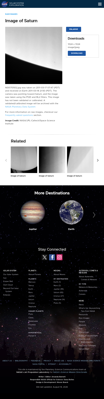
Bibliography (21, 361)
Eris (30, 328)
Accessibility (65, 364)
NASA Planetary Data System (20, 107)
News (81, 305)
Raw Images (11, 14)
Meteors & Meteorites (88, 287)
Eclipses (6, 295)
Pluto (30, 314)
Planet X (32, 336)
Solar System (9, 271)
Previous (6, 160)
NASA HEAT (84, 349)
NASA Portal (38, 364)
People (82, 322)
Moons (57, 271)
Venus (31, 286)
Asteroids (83, 291)
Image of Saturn (18, 176)
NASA (3, 4)
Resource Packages (87, 346)
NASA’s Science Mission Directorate (70, 372)
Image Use (59, 361)
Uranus (31, 303)
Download (76, 53)
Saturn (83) (58, 292)
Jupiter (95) (59, 289)
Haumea (32, 325)
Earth (71, 229)
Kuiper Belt (8, 281)
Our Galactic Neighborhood (15, 10)
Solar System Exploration (15, 4)
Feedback (35, 361)
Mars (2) (57, 286)
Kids (81, 329)
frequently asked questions (19, 115)
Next (98, 160)
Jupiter (33, 229)
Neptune (32, 307)
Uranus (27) (59, 296)
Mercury (31, 282)
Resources (83, 315)
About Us (7, 361)
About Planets (34, 274)
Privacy (47, 361)
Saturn (31, 300)
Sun (4, 278)
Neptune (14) (59, 300)
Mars (30, 292)
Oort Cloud (8, 285)
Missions (82, 325)
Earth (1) (57, 282)
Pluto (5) (57, 303)
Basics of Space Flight (88, 336)
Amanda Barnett (59, 377)
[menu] (100, 4)
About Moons (59, 274)
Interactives (84, 332)
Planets (32, 271)
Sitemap (52, 364)
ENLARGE (73, 29)
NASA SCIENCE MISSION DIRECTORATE (83, 361)
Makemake (33, 321)
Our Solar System (10, 274)
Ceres (30, 318)
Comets (82, 294)
